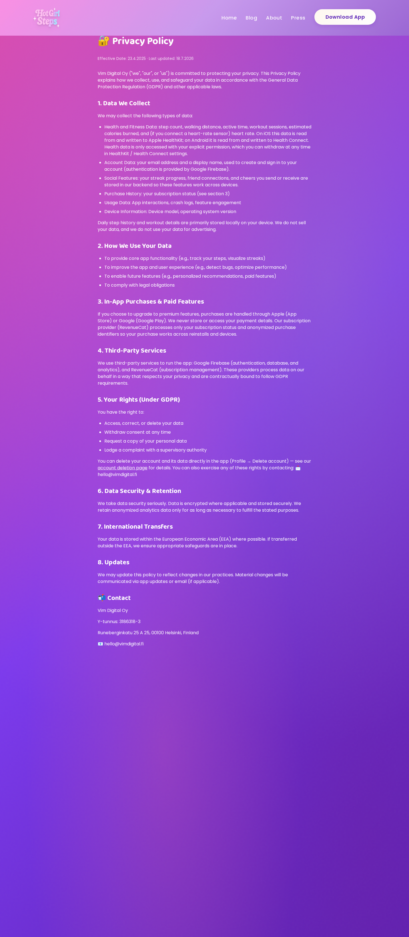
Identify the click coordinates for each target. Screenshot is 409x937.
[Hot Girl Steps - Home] (46, 17)
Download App (345, 16)
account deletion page (122, 468)
